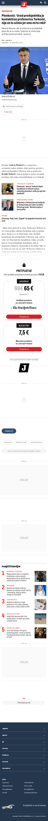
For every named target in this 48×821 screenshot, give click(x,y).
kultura (5, 755)
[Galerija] (24, 70)
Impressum (5, 782)
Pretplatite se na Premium (34, 805)
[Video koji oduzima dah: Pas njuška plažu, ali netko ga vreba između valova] (40, 618)
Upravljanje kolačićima (30, 793)
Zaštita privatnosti (7, 786)
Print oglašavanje (29, 789)
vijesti (5, 728)
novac (5, 748)
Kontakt (4, 793)
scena (5, 761)
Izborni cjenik (28, 786)
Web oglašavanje (7, 789)
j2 (3, 742)
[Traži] (45, 3)
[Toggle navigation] (3, 3)
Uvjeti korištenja (28, 782)
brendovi (6, 768)
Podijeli (6, 112)
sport (4, 735)
